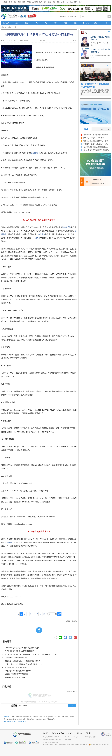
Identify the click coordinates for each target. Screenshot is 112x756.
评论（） (42, 40)
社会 (65, 23)
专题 (19, 2)
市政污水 (41, 234)
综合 (16, 23)
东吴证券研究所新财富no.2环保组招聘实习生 (20, 651)
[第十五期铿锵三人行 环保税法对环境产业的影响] (95, 69)
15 (44, 614)
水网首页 (4, 2)
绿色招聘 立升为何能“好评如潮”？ (16, 667)
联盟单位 (62, 733)
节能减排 (36, 238)
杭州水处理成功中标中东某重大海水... (96, 135)
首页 (4, 27)
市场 (36, 23)
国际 (75, 23)
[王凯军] (85, 49)
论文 (49, 2)
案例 (75, 2)
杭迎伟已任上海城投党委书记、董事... (96, 141)
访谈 (95, 23)
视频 (23, 2)
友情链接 (70, 733)
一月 (101, 129)
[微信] (60, 637)
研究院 (29, 2)
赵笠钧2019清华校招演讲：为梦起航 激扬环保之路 (22, 648)
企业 (71, 2)
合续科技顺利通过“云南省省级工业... (95, 147)
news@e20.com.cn (97, 183)
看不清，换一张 (22, 705)
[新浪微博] (75, 637)
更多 (108, 32)
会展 (62, 2)
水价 (67, 2)
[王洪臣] (85, 36)
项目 (46, 23)
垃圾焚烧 (34, 153)
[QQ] (65, 637)
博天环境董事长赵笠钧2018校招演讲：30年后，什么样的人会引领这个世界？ (31, 654)
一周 (107, 129)
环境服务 (8, 543)
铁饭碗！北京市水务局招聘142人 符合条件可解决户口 (23, 664)
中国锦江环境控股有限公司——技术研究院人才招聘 (22, 661)
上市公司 (35, 2)
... (40, 614)
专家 (58, 2)
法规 (45, 2)
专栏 (15, 2)
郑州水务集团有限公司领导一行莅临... (96, 150)
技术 (56, 23)
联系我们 (45, 733)
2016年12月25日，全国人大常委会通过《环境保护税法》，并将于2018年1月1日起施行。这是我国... (95, 92)
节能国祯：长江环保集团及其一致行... (96, 144)
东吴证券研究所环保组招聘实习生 (16, 658)
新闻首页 (6, 23)
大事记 (54, 733)
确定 (59, 614)
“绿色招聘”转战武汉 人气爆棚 (15, 677)
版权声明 (79, 733)
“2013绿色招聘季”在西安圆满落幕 (16, 674)
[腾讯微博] (70, 637)
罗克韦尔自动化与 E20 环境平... (94, 138)
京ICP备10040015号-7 (81, 745)
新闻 (10, 2)
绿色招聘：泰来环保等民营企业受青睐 (18, 671)
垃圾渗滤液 (66, 227)
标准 (53, 2)
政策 (40, 2)
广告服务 (88, 733)
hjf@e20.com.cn (53, 742)
